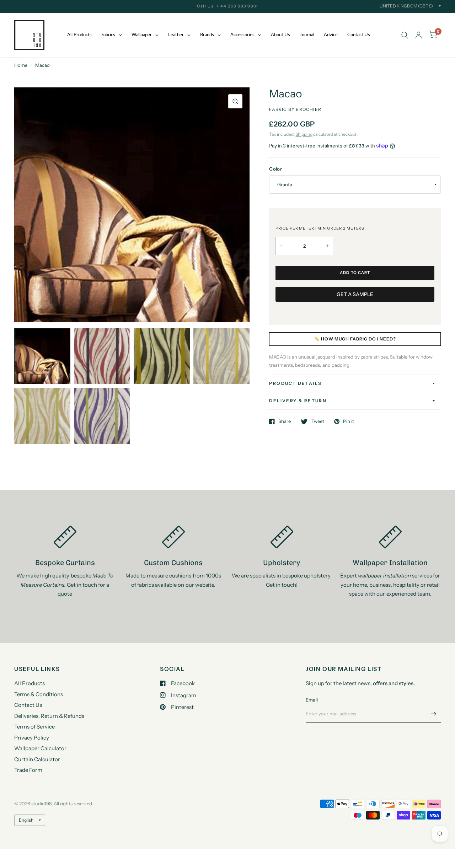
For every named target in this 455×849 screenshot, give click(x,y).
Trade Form (28, 770)
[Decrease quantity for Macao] (281, 246)
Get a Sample (355, 294)
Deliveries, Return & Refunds (49, 716)
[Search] (405, 35)
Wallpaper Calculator (40, 748)
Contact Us (28, 705)
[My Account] (418, 35)
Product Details (295, 383)
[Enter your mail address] (434, 713)
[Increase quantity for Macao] (327, 246)
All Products (29, 683)
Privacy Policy (31, 737)
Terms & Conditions (38, 694)
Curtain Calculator (37, 759)
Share (284, 421)
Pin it (348, 421)
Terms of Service (34, 726)
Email (312, 700)
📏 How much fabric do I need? (355, 339)
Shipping (303, 134)
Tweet (317, 421)
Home (20, 65)
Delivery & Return (298, 400)
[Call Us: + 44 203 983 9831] (227, 6)
